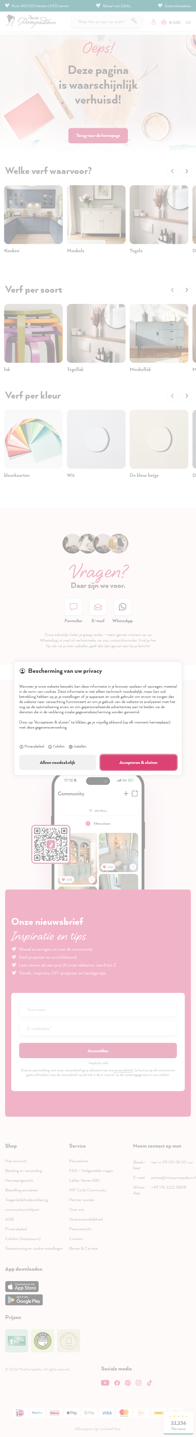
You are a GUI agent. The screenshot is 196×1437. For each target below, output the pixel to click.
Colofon (59, 746)
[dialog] (98, 718)
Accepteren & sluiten (138, 762)
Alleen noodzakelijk (57, 762)
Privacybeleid (34, 746)
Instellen (80, 746)
